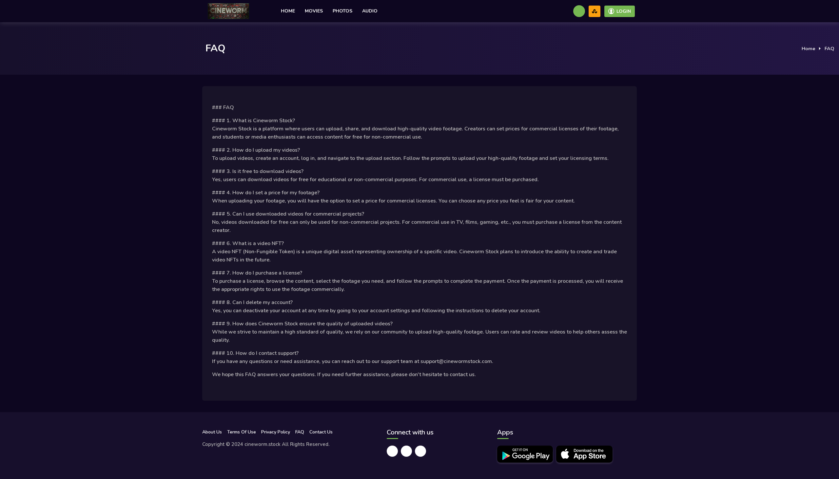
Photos (342, 11)
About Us (212, 432)
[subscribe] (594, 11)
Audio (370, 11)
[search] (579, 11)
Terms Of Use (241, 432)
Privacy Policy (275, 432)
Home (288, 11)
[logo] (228, 11)
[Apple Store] (584, 454)
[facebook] (392, 451)
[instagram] (420, 451)
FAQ (299, 432)
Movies (314, 11)
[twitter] (406, 451)
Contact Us (321, 432)
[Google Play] (525, 454)
